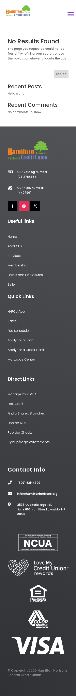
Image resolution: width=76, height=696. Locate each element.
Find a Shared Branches (26, 413)
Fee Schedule (18, 330)
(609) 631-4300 (28, 483)
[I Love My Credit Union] (38, 575)
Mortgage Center (21, 359)
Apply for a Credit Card (26, 349)
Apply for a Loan (20, 340)
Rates (12, 321)
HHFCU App (16, 311)
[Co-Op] (38, 627)
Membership (17, 265)
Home (12, 236)
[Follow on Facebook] (12, 206)
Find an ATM (17, 423)
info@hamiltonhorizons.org (37, 494)
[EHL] (38, 601)
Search (61, 74)
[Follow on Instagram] (24, 206)
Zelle (11, 284)
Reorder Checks (20, 432)
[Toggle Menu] (70, 14)
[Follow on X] (35, 206)
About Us (15, 246)
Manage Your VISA (22, 394)
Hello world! (16, 93)
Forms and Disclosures (25, 275)
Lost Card (15, 403)
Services (14, 255)
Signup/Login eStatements (29, 442)
